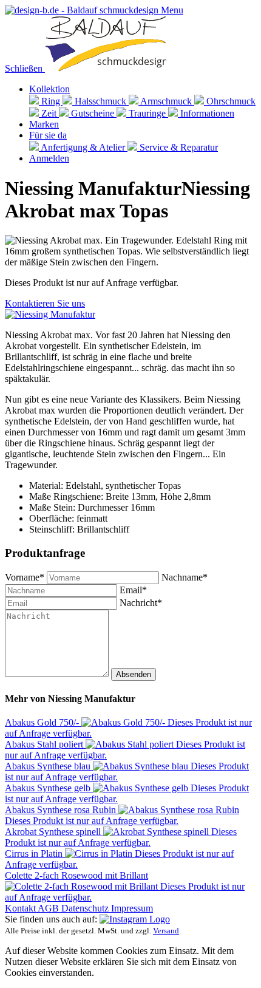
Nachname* (184, 577)
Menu (172, 10)
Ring (51, 101)
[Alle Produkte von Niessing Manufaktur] (50, 314)
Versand (166, 930)
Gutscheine (93, 113)
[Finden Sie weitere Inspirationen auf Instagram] (135, 919)
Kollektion (49, 89)
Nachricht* (141, 603)
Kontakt (21, 908)
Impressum (132, 908)
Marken (44, 124)
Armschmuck (166, 101)
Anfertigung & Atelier (83, 147)
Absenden (133, 674)
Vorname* (26, 577)
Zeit (49, 113)
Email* (133, 590)
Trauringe (147, 113)
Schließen (25, 68)
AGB (49, 908)
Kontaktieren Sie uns (45, 303)
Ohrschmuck (230, 101)
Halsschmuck (100, 101)
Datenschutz (86, 908)
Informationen (206, 113)
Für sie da (48, 135)
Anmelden (49, 158)
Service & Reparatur (177, 147)
